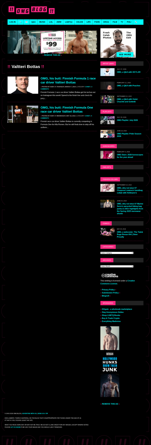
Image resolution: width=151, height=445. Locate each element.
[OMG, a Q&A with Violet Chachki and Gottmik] (107, 102)
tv (122, 22)
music (42, 22)
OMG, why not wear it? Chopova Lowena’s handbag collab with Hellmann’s (130, 190)
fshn (97, 22)
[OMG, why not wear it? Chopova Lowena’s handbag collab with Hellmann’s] (107, 190)
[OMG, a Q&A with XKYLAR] (107, 74)
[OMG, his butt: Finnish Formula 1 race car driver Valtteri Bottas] (23, 92)
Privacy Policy (108, 290)
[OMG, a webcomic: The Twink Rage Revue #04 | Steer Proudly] (107, 234)
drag (106, 22)
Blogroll (105, 296)
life (89, 22)
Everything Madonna (111, 321)
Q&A (33, 22)
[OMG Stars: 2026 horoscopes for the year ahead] (107, 157)
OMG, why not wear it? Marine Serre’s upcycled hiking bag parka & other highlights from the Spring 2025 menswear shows (130, 209)
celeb (79, 22)
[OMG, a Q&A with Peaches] (107, 88)
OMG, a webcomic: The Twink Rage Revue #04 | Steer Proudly (130, 234)
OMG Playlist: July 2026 (127, 120)
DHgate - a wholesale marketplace (117, 309)
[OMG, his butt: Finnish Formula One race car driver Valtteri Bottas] (23, 121)
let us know (15, 427)
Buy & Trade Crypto (111, 318)
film (115, 22)
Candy (87, 87)
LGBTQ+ (69, 22)
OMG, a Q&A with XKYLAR (129, 72)
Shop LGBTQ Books (111, 315)
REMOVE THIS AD (52, 55)
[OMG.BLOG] (32, 10)
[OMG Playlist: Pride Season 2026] (107, 136)
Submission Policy (110, 293)
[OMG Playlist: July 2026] (107, 123)
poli (129, 22)
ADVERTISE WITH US (29, 413)
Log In (12, 22)
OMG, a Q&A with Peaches (128, 86)
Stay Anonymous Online (113, 312)
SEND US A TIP (43, 413)
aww (59, 22)
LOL (51, 22)
